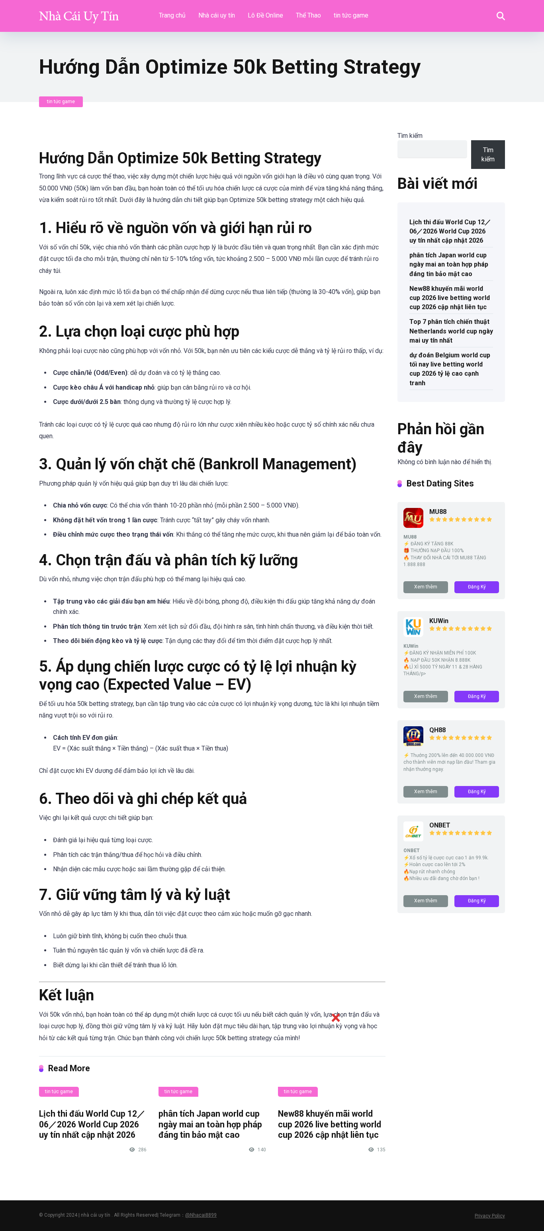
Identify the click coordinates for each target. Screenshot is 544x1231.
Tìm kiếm (410, 135)
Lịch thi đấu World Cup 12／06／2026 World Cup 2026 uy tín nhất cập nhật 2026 (92, 1124)
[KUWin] (413, 635)
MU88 (437, 512)
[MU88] (413, 525)
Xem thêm (425, 587)
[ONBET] (413, 839)
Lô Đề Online (265, 15)
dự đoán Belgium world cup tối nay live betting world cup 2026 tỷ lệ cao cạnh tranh (449, 369)
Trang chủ (172, 15)
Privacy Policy (490, 1216)
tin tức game (351, 15)
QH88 (437, 730)
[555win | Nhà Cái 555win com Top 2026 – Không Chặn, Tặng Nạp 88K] (79, 13)
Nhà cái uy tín (216, 15)
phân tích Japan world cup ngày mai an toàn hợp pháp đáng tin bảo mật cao (448, 264)
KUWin (438, 621)
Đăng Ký (477, 587)
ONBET (439, 825)
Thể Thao (308, 15)
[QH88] (413, 744)
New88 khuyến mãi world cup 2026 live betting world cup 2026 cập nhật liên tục (449, 298)
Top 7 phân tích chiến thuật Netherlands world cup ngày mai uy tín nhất (451, 331)
